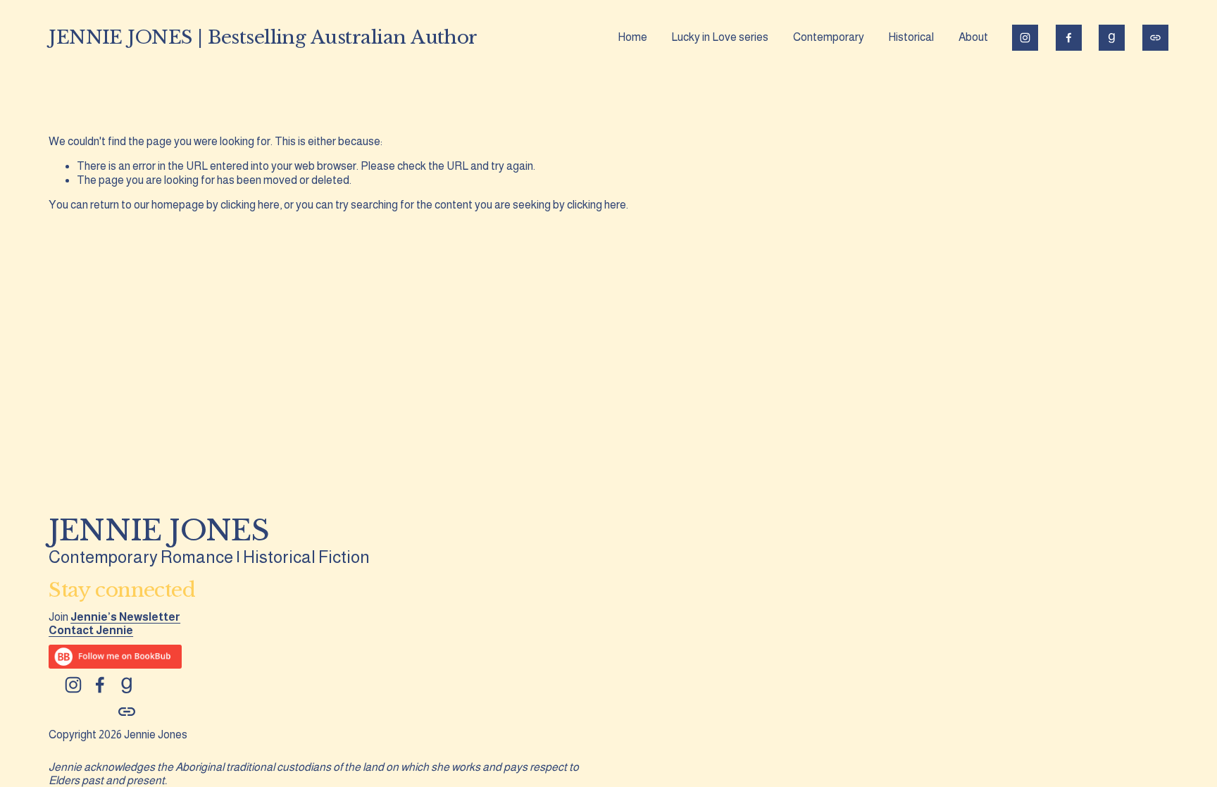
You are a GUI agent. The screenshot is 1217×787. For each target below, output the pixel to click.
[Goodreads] (1112, 38)
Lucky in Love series (719, 37)
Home (632, 37)
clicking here (250, 205)
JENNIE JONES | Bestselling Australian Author (263, 37)
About (973, 37)
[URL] (1155, 38)
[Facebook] (1069, 38)
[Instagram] (1025, 38)
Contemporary (828, 37)
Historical (911, 37)
